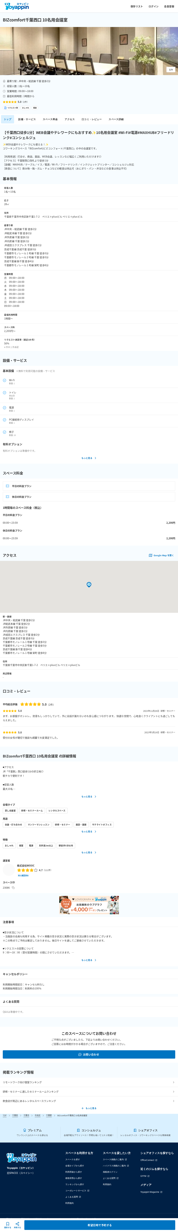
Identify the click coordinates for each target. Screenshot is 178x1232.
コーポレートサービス (75, 1190)
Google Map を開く (164, 555)
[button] (89, 51)
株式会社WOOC (25, 865)
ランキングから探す (74, 1184)
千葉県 (15, 1115)
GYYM (143, 1176)
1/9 (171, 69)
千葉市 (26, 1115)
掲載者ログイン (110, 1171)
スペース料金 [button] (50, 119)
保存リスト (137, 6)
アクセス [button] (70, 119)
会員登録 (169, 6)
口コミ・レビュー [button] (92, 119)
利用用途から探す (73, 1171)
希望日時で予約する (100, 1225)
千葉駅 (49, 1115)
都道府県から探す (73, 1178)
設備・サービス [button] (27, 119)
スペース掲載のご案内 (113, 1159)
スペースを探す (72, 1159)
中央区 (38, 1115)
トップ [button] (7, 119)
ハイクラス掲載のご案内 (114, 1165)
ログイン (154, 6)
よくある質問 (71, 1196)
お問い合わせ (91, 1054)
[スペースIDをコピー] (13, 888)
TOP (5, 1115)
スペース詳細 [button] (116, 119)
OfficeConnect (147, 1160)
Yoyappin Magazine (149, 1191)
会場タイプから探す (74, 1165)
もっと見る (87, 458)
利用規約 (69, 1203)
